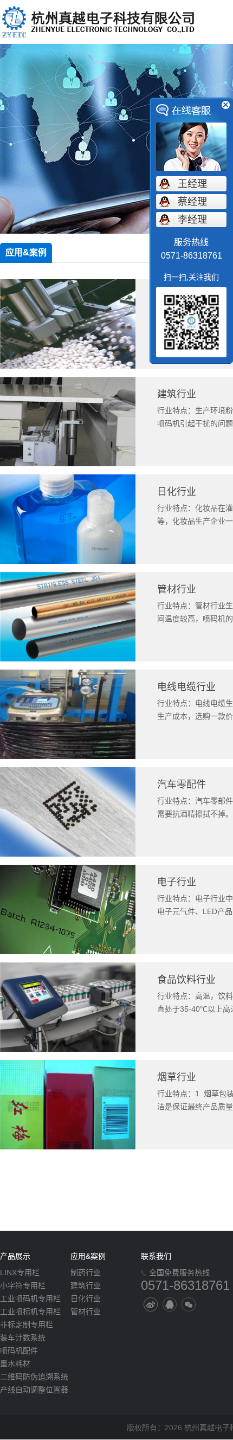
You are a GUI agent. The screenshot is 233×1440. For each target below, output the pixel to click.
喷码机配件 (19, 1350)
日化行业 (176, 491)
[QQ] (170, 1304)
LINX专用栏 (20, 1272)
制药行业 (85, 1272)
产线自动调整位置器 (34, 1389)
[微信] (189, 1304)
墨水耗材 (15, 1363)
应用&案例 (26, 252)
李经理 (192, 219)
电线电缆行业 (186, 687)
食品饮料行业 (186, 979)
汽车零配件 (181, 784)
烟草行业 (176, 1077)
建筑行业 (176, 394)
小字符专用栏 (23, 1285)
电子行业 (176, 882)
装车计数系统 (23, 1337)
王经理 (192, 183)
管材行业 (176, 589)
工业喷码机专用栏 (30, 1298)
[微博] (151, 1304)
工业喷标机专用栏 (30, 1311)
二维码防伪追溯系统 (34, 1376)
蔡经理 (192, 201)
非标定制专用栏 (26, 1324)
